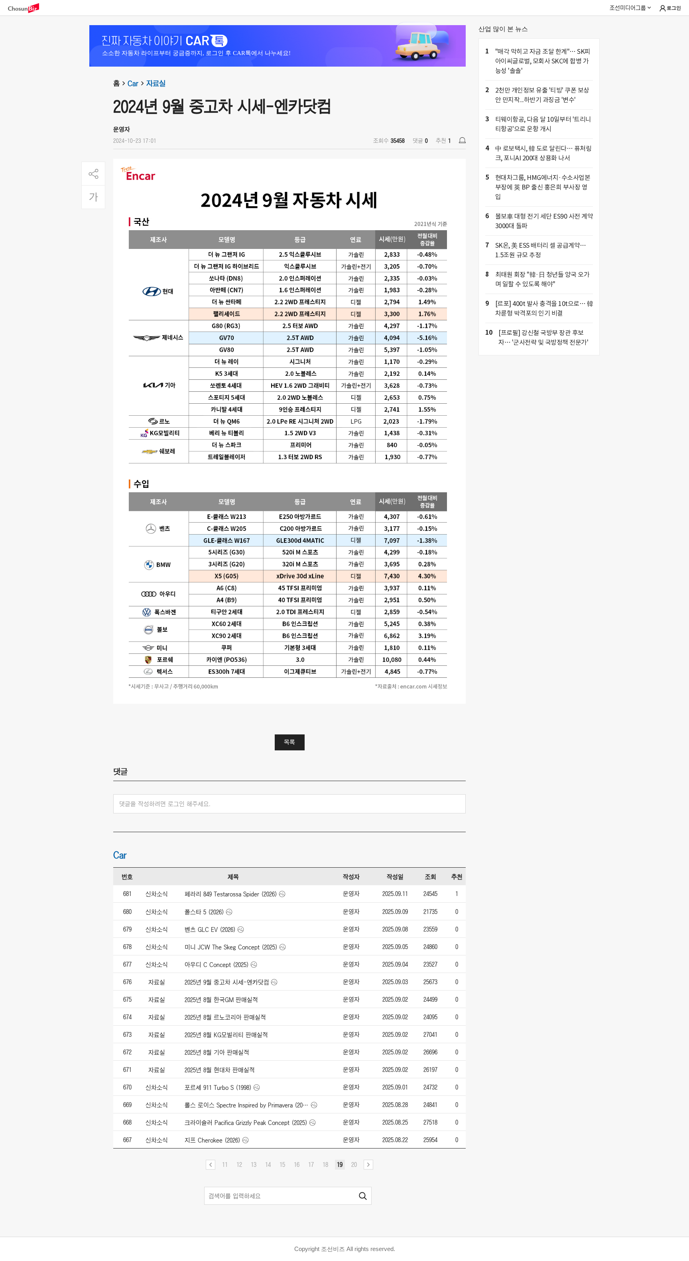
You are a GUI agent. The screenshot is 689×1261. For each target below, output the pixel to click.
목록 (289, 742)
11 (225, 1164)
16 (296, 1164)
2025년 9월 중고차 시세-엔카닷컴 (227, 982)
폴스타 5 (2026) (204, 912)
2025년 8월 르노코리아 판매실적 (225, 1017)
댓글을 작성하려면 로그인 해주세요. (165, 804)
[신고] (462, 140)
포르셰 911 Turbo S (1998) (218, 1087)
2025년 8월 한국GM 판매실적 (221, 1000)
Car (133, 83)
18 (325, 1164)
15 (282, 1164)
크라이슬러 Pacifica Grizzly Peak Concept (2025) (246, 1123)
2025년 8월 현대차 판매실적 (220, 1070)
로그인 (674, 8)
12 (239, 1164)
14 (268, 1164)
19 (340, 1164)
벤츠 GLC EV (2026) (210, 929)
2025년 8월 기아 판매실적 (217, 1052)
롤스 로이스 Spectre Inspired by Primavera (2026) (247, 1105)
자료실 (155, 83)
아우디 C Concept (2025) (217, 965)
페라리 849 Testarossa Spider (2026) (231, 894)
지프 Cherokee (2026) (212, 1140)
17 (311, 1164)
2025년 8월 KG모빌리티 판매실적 (226, 1035)
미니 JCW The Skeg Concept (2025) (231, 947)
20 (354, 1164)
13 (253, 1164)
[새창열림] (27, 8)
